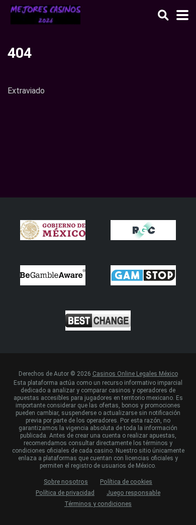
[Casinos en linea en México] (46, 14)
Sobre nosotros (66, 481)
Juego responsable (133, 492)
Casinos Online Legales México (135, 373)
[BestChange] (98, 320)
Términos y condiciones (98, 503)
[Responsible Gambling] (143, 230)
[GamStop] (143, 275)
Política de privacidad (65, 492)
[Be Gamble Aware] (52, 275)
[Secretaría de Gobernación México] (52, 230)
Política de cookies (126, 481)
